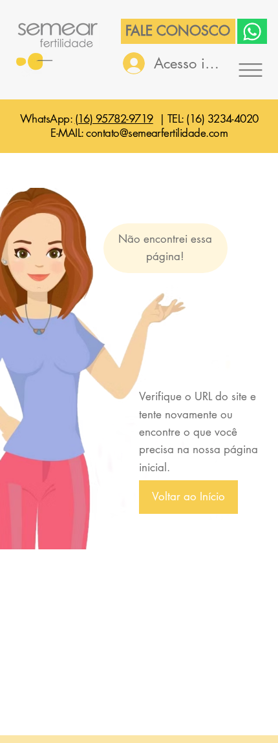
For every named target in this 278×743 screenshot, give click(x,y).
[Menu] (250, 69)
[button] (188, 496)
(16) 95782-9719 (114, 119)
